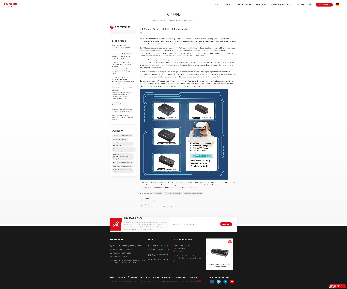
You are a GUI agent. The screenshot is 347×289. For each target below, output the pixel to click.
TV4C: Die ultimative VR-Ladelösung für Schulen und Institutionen (121, 48)
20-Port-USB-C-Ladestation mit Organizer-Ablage (220, 266)
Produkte (228, 5)
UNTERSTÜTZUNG (244, 5)
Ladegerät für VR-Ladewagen (193, 193)
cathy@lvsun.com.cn (125, 249)
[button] (232, 254)
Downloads (181, 277)
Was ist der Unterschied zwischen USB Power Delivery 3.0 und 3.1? (122, 110)
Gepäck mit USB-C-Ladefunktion (119, 144)
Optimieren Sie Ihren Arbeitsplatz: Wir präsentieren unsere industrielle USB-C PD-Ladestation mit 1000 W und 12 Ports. (123, 80)
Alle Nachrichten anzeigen (183, 266)
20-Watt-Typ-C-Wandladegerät (122, 135)
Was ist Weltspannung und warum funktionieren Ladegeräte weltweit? (122, 117)
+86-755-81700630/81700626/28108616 (129, 246)
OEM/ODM (300, 5)
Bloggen (162, 20)
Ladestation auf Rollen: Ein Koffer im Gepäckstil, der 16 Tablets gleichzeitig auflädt (122, 56)
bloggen (193, 277)
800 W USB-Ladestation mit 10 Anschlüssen (158, 250)
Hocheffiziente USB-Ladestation (122, 162)
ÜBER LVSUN (261, 5)
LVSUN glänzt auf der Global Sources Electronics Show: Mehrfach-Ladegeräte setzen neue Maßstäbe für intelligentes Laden (187, 257)
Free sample (323, 5)
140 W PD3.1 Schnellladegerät (158, 246)
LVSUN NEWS (145, 277)
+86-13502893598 (127, 253)
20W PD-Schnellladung (120, 139)
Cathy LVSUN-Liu (124, 256)
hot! (230, 241)
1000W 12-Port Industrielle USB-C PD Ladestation (122, 171)
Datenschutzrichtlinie (172, 281)
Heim (217, 5)
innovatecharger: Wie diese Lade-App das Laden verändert (122, 104)
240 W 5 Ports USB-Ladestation (159, 259)
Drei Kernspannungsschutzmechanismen (124, 150)
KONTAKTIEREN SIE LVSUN (281, 5)
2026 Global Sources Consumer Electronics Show (184, 247)
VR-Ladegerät (158, 193)
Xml (165, 281)
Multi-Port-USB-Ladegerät (173, 193)
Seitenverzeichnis (158, 281)
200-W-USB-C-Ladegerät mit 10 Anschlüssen (158, 255)
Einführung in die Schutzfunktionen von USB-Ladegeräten (121, 157)
